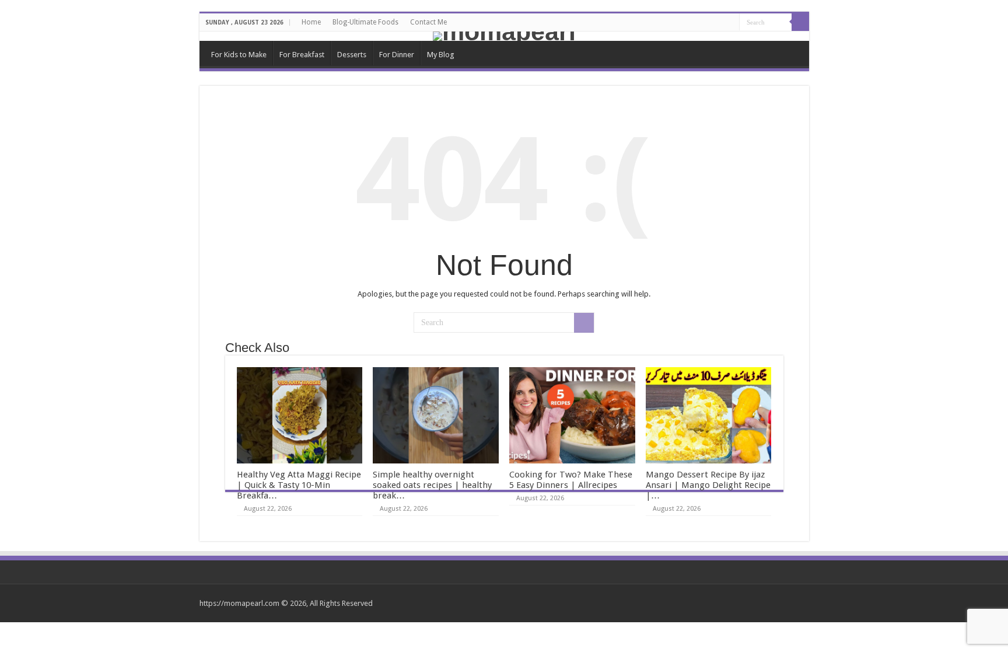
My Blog (440, 54)
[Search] (800, 22)
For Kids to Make (239, 54)
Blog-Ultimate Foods (365, 22)
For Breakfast (301, 54)
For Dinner (396, 54)
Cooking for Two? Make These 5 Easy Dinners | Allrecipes (570, 479)
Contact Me (428, 22)
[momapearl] (504, 36)
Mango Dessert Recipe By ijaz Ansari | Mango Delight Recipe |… (708, 485)
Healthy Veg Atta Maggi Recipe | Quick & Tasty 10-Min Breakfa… (299, 485)
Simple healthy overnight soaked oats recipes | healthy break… (432, 485)
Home (311, 22)
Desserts (351, 54)
